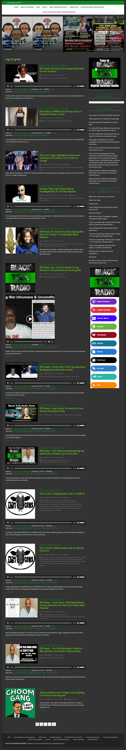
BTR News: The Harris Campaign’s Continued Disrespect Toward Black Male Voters (104, 142)
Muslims (51, 616)
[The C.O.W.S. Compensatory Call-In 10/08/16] (22, 504)
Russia (57, 78)
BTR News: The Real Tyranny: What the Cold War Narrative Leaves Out (80, 41)
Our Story (47, 739)
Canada (46, 502)
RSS (43, 91)
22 (118, 50)
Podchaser (35, 212)
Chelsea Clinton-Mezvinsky (62, 244)
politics (77, 198)
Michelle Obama (47, 506)
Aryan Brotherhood (56, 500)
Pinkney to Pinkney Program (35, 739)
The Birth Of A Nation (62, 508)
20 (115, 50)
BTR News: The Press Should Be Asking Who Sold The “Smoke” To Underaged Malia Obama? (62, 234)
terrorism (57, 462)
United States (63, 78)
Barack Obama (46, 244)
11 (101, 50)
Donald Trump (51, 376)
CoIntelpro (62, 557)
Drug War (53, 78)
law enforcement (73, 167)
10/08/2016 (54, 497)
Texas (54, 508)
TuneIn (39, 91)
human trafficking (52, 277)
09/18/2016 (54, 554)
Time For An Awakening (111, 119)
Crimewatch (78, 557)
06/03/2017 (49, 373)
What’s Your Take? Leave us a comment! (102, 196)
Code (49, 502)
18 (112, 50)
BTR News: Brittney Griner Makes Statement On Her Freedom (62, 70)
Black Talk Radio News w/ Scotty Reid (47, 36)
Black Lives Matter (49, 557)
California (44, 460)
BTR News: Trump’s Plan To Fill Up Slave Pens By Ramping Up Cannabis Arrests (62, 368)
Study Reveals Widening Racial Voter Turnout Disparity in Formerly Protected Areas (103, 173)
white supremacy (50, 510)
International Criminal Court (57, 198)
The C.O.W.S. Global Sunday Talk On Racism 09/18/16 (62, 549)
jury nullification (77, 415)
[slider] (82, 86)
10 (100, 50)
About (44, 7)
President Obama (64, 561)
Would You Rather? (95, 213)
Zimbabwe (58, 510)
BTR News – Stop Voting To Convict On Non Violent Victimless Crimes (61, 409)
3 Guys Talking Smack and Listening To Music (24, 737)
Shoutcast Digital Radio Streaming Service (59, 12)
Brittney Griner (46, 78)
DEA (43, 167)
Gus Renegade (45, 497)
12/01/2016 (49, 457)
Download (28, 89)
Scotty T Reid (44, 195)
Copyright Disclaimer (93, 739)
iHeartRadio (27, 91)
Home (16, 7)
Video (68, 164)
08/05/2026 (24, 43)
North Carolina (62, 616)
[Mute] (78, 86)
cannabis (52, 244)
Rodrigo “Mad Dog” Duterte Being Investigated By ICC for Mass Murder (58, 190)
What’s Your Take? (95, 200)
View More (10, 49)
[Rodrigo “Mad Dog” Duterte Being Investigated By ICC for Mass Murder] (22, 193)
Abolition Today (42, 737)
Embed (52, 89)
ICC (48, 198)
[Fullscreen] (52, 342)
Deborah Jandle (94, 170)
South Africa (77, 561)
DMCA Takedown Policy (59, 7)
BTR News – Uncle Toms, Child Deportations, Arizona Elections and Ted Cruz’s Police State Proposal (62, 605)
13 (104, 50)
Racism (58, 121)
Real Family (92, 257)
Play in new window (17, 89)
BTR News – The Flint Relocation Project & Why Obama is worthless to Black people (61, 650)
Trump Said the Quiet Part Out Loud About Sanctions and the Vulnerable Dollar (109, 41)
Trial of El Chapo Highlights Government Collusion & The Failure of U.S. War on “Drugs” (60, 158)
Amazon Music (17, 91)
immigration (45, 616)
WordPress (45, 743)
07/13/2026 (46, 46)
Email (34, 91)
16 (109, 50)
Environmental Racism (53, 658)
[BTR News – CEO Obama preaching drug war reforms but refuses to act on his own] (22, 455)
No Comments (11, 46)
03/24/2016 (49, 611)
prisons (73, 376)
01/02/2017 (49, 415)
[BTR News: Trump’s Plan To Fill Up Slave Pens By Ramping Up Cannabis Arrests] (22, 371)
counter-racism (56, 502)
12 (103, 50)
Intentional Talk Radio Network (110, 737)
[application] (46, 86)
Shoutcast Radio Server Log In (92, 7)
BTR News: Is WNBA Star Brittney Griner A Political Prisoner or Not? (61, 113)
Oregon (48, 462)
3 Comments (59, 699)
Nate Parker (65, 506)
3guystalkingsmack (13, 43)
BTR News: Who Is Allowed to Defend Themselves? (49, 42)
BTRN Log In (74, 7)
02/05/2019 (49, 164)
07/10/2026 (77, 46)
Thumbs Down (93, 204)
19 (113, 50)
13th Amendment (46, 500)
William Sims (63, 462)
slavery (59, 277)
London (53, 561)
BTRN (41, 37)
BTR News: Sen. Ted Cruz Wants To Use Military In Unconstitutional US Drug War (60, 269)
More (48, 91)
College (72, 244)
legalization (47, 561)
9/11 (43, 557)
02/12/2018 (53, 195)
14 (106, 50)
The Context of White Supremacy (50, 490)
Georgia (46, 504)
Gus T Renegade (53, 504)
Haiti (59, 504)
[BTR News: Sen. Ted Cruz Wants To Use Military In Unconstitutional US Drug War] (22, 278)
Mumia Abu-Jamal (57, 506)
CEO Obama (63, 460)
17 (110, 50)
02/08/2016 (49, 655)
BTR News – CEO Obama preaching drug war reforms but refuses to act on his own (62, 452)
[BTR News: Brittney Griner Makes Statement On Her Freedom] (22, 73)
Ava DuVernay (66, 500)
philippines (72, 198)
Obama (62, 246)
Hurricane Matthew (74, 504)
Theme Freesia (38, 743)
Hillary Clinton (65, 504)
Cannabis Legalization (53, 460)
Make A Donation (27, 7)
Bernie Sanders (46, 614)
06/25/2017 (49, 274)
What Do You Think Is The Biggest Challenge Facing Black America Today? (17, 38)
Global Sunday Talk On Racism (57, 559)
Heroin (77, 559)
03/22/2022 (49, 118)
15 (107, 50)
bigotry (52, 614)
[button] (30, 319)
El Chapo (52, 167)
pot (65, 246)
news (66, 198)
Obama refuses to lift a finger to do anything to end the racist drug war (62, 694)
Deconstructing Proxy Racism (93, 737)
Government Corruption (62, 167)
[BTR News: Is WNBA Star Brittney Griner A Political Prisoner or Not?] (22, 116)
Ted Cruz (64, 277)
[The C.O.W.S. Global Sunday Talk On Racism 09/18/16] (22, 558)
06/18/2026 (107, 46)
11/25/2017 (49, 241)
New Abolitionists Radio (55, 737)
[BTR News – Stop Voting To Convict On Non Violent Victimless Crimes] (22, 413)
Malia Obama (47, 246)
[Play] (8, 86)
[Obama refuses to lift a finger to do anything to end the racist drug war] (22, 703)
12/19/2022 (49, 75)
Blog (11, 32)
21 (116, 50)
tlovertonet (92, 115)
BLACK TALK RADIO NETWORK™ (16, 743)
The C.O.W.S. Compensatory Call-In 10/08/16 (62, 493)
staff (39, 46)
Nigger (71, 506)
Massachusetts (55, 246)
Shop (38, 7)
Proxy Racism (74, 616)
